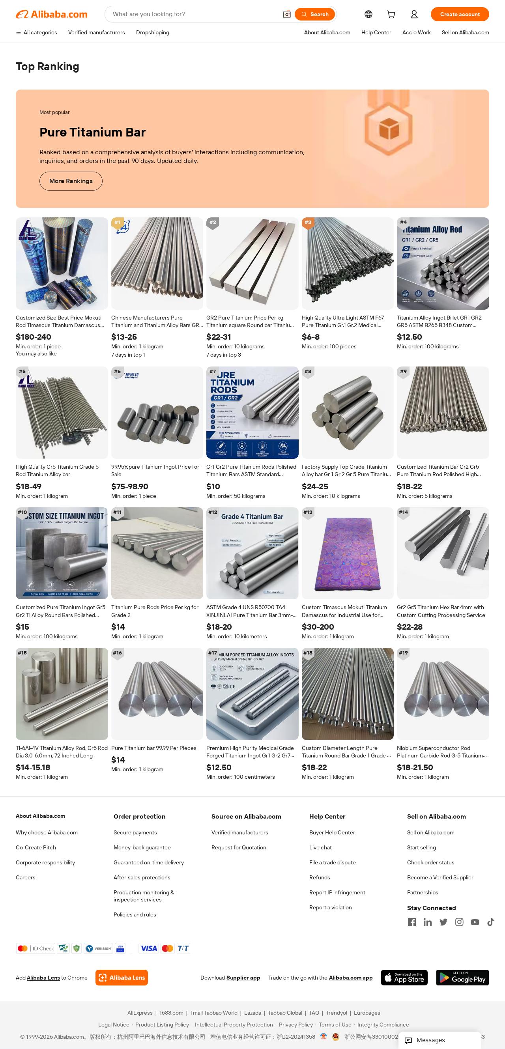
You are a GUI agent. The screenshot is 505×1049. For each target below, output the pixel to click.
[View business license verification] (323, 1037)
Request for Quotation (238, 847)
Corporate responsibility (45, 862)
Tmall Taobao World (214, 1013)
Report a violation (330, 907)
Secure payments (135, 832)
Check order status (430, 862)
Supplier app (243, 978)
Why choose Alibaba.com (47, 832)
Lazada (252, 1013)
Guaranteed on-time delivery (149, 862)
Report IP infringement (337, 892)
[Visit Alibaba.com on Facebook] (412, 922)
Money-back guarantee (142, 847)
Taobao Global (285, 1013)
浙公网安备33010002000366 (381, 1037)
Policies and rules (135, 914)
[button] (287, 14)
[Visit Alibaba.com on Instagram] (459, 922)
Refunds (319, 877)
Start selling (421, 847)
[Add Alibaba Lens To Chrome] (121, 978)
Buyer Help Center (332, 832)
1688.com (171, 1013)
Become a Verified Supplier (440, 877)
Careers (26, 877)
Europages (367, 1013)
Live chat (320, 847)
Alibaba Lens (43, 978)
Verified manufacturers (239, 832)
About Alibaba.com (40, 816)
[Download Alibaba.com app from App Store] (404, 978)
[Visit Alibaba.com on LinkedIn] (427, 922)
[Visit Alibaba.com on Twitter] (443, 922)
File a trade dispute (332, 862)
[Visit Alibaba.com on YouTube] (475, 922)
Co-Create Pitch (36, 847)
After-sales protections (142, 877)
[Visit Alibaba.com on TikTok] (491, 922)
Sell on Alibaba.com (430, 832)
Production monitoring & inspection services (144, 896)
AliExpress (140, 1013)
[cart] (392, 15)
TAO (314, 1013)
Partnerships (422, 892)
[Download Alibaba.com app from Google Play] (462, 978)
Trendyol (336, 1013)
